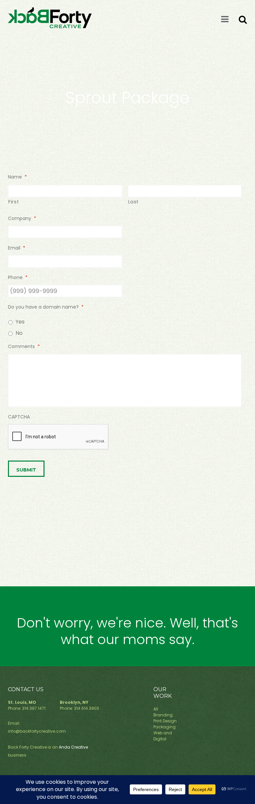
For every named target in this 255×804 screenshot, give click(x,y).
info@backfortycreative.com (37, 731)
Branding (163, 715)
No (19, 333)
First (13, 201)
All (155, 709)
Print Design (165, 721)
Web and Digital (162, 736)
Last (133, 201)
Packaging (164, 727)
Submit (26, 470)
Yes (20, 322)
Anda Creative (73, 747)
